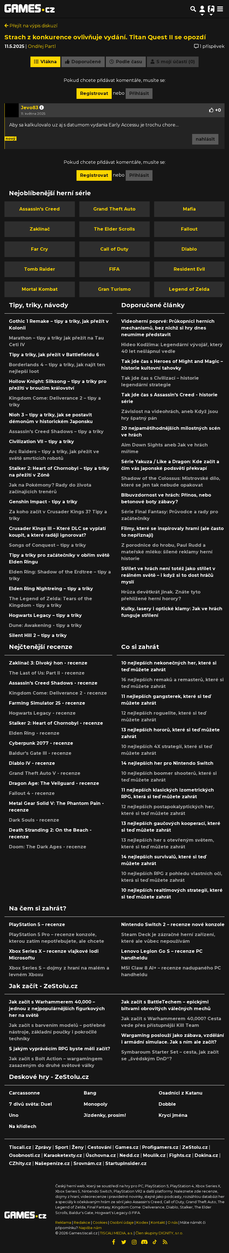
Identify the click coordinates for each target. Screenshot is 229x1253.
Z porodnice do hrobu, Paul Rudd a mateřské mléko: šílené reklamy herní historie (167, 552)
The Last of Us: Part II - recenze (47, 673)
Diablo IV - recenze (32, 763)
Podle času (128, 61)
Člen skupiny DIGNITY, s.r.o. (159, 1233)
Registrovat (94, 93)
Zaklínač (40, 229)
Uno (13, 1115)
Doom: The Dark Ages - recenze (47, 846)
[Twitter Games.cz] (124, 1242)
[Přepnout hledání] (193, 9)
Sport (61, 1147)
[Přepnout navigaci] (202, 9)
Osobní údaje (122, 1222)
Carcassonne (24, 1093)
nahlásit (205, 139)
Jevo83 (29, 107)
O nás (173, 1222)
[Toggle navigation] (220, 9)
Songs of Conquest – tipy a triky (47, 545)
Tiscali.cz (20, 1147)
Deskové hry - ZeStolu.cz (49, 1076)
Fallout (189, 229)
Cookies (100, 1222)
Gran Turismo (114, 289)
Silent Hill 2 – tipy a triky (38, 635)
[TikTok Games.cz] (155, 1242)
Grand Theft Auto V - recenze (44, 773)
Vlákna (48, 61)
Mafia (189, 209)
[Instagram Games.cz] (134, 1242)
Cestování (99, 1147)
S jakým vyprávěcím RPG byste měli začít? (59, 1048)
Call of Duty (114, 249)
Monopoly (96, 1104)
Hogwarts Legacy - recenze (42, 713)
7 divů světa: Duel (30, 1104)
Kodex (142, 1222)
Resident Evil (189, 269)
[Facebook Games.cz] (113, 1242)
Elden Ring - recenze (34, 733)
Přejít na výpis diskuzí (33, 25)
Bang (90, 1093)
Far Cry (39, 249)
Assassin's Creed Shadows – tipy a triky (56, 431)
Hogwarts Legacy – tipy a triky (45, 615)
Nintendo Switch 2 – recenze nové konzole (173, 924)
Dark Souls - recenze (34, 820)
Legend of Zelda (189, 289)
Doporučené (85, 61)
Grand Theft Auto (114, 209)
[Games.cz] (29, 9)
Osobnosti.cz (24, 1155)
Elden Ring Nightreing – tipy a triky (51, 588)
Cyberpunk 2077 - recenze (41, 743)
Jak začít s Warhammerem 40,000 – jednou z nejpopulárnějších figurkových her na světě (57, 1008)
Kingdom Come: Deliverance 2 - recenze (58, 693)
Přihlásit (139, 93)
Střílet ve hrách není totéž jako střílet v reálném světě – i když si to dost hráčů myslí (168, 575)
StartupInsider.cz (126, 1163)
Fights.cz (180, 1155)
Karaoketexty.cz (63, 1155)
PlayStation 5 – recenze (37, 924)
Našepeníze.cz (52, 1163)
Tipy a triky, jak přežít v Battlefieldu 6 (54, 354)
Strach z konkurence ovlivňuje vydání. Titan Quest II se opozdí (105, 37)
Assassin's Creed (39, 209)
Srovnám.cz (87, 1163)
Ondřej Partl (42, 46)
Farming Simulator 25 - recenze (47, 703)
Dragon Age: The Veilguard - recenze (54, 783)
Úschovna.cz (101, 1155)
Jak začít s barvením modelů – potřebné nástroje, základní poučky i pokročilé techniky (57, 1032)
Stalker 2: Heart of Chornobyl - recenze (56, 723)
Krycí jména (173, 1115)
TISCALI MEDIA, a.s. (116, 1233)
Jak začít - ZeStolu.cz (43, 986)
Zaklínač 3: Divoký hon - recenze (48, 663)
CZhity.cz (20, 1163)
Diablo (189, 249)
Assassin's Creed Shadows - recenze (53, 683)
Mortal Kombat (40, 289)
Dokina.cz (206, 1155)
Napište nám (90, 1228)
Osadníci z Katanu (180, 1093)
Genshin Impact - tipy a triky (43, 501)
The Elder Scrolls (114, 229)
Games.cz (127, 1147)
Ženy (78, 1147)
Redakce (82, 1222)
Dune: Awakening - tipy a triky (45, 625)
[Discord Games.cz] (144, 1242)
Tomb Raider (39, 269)
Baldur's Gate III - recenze (40, 753)
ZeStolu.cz (195, 1147)
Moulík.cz (154, 1155)
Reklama (63, 1222)
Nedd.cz (129, 1155)
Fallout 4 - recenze (32, 793)
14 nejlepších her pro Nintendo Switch (167, 763)
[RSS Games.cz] (165, 1242)
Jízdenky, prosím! (105, 1115)
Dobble (167, 1104)
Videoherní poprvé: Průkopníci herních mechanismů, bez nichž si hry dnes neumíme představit (167, 328)
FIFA (114, 269)
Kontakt (158, 1222)
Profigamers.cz (160, 1147)
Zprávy (43, 1147)
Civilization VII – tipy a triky (41, 441)
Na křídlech (22, 1126)
